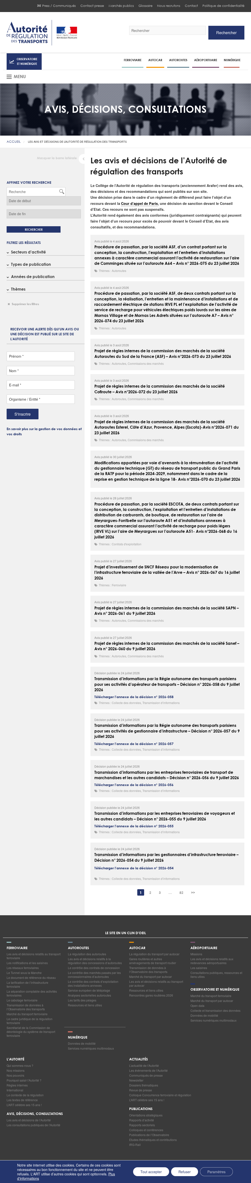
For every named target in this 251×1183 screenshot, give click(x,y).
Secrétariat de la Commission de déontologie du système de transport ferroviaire (31, 1032)
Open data (197, 1005)
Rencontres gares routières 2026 (151, 995)
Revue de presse (140, 1090)
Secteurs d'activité (28, 252)
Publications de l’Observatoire (149, 1135)
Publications (140, 1109)
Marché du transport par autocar (150, 976)
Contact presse (92, 6)
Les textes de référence (22, 1100)
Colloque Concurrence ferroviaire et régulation (160, 1095)
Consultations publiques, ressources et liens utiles (216, 975)
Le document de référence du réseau (31, 977)
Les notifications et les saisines (27, 963)
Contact (191, 6)
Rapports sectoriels (142, 1125)
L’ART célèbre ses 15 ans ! (24, 1105)
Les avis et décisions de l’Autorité (29, 1120)
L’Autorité (15, 1059)
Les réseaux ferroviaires (23, 968)
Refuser (184, 1171)
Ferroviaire (132, 60)
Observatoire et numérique (27, 61)
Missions (196, 954)
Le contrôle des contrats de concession (94, 968)
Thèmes (18, 289)
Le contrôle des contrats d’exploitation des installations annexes (93, 983)
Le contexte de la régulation (25, 1095)
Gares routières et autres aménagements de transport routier (152, 961)
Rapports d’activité (141, 1120)
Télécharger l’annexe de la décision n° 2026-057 (134, 744)
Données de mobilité (204, 1015)
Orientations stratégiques (146, 1115)
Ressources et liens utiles (85, 1005)
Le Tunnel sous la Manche (24, 973)
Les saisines (198, 968)
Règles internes (17, 1085)
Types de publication (31, 264)
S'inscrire (22, 414)
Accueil (14, 142)
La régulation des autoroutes (87, 954)
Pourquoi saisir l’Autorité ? (24, 1080)
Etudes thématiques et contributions (153, 1140)
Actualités (138, 1059)
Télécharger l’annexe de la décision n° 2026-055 (134, 826)
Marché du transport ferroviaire (27, 1014)
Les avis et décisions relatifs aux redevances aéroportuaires (211, 961)
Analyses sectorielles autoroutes (89, 995)
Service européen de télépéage (89, 990)
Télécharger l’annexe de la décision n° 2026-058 (134, 697)
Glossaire (145, 6)
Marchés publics (121, 6)
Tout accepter (151, 1171)
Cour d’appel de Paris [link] (139, 203)
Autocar (155, 60)
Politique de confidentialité (223, 6)
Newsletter (136, 1080)
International (15, 1090)
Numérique (232, 60)
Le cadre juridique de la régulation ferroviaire (29, 1021)
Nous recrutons (168, 6)
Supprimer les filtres (25, 304)
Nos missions (16, 1070)
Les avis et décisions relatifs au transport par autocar (156, 983)
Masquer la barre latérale (57, 158)
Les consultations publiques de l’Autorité (33, 1125)
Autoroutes (178, 60)
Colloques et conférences (146, 1130)
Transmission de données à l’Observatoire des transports (26, 1007)
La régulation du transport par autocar (154, 954)
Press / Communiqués (59, 6)
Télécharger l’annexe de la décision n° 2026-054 (134, 868)
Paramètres (216, 1171)
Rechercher (226, 32)
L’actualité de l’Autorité (144, 1065)
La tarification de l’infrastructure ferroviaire (27, 984)
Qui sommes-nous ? (20, 1065)
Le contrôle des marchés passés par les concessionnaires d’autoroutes (94, 975)
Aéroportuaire (205, 60)
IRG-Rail (135, 1144)
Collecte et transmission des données (215, 1010)
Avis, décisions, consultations (35, 1114)
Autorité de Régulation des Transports (42, 32)
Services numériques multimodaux (213, 1020)
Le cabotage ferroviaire (22, 1000)
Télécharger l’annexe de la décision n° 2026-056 (134, 785)
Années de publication (33, 276)
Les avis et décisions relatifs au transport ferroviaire (34, 956)
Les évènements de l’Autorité (148, 1070)
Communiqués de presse (146, 1075)
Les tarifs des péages (82, 1000)
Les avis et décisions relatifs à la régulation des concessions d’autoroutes (95, 961)
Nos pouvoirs (15, 1075)
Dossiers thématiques (143, 1085)
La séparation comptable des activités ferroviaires (32, 993)
